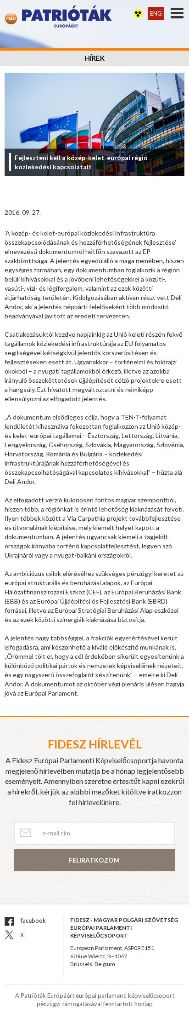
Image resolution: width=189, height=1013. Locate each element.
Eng (156, 13)
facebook (32, 920)
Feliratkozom (94, 860)
